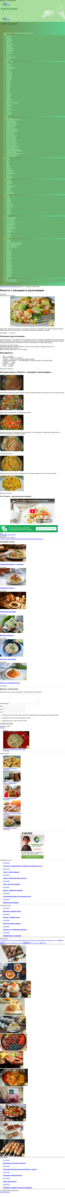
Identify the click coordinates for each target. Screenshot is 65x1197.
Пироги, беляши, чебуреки (14, 242)
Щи (7, 60)
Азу (7, 63)
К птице (8, 234)
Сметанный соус (11, 218)
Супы (5, 34)
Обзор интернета (11, 279)
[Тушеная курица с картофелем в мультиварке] (14, 1085)
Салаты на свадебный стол (14, 153)
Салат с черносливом (12, 146)
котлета (32, 940)
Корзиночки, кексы (11, 247)
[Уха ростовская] (13, 979)
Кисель (8, 167)
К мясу (8, 233)
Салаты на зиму (11, 152)
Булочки (8, 254)
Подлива (9, 112)
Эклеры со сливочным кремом (12, 813)
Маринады (9, 225)
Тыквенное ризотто (7, 588)
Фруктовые (9, 170)
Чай (7, 160)
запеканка (16, 940)
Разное (5, 278)
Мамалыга (9, 99)
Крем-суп (9, 41)
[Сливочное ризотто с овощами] (13, 561)
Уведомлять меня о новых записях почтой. (14, 720)
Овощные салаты (11, 135)
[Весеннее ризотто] (11, 632)
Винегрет (9, 118)
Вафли (8, 240)
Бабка (8, 65)
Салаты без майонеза (12, 149)
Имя (1, 706)
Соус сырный (10, 221)
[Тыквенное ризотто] (13, 585)
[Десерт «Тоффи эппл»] (12, 782)
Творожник (9, 272)
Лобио (8, 98)
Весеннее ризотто (7, 635)
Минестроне (10, 44)
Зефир (8, 199)
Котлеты (8, 94)
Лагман (8, 43)
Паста (8, 106)
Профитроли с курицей (10, 828)
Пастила (8, 208)
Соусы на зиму (10, 223)
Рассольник (9, 48)
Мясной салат (10, 126)
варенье (4, 940)
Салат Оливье (10, 142)
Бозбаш (8, 36)
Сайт (1, 712)
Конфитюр (9, 182)
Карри (8, 89)
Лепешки (9, 258)
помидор (14, 943)
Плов (7, 111)
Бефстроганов (10, 67)
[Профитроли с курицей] (12, 826)
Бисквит (8, 255)
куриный (39, 940)
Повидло (9, 183)
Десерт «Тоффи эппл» (9, 783)
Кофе (8, 162)
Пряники (8, 259)
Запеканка (9, 269)
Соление (9, 187)
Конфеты (9, 201)
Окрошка (9, 46)
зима (20, 940)
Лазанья (8, 95)
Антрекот (9, 64)
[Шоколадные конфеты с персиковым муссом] (13, 962)
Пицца (8, 261)
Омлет (8, 104)
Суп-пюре (9, 53)
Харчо (8, 55)
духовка (11, 940)
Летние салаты (10, 132)
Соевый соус (10, 220)
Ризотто (16, 286)
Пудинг (8, 210)
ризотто (13, 534)
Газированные (10, 173)
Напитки (6, 157)
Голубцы (8, 80)
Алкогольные (10, 177)
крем (35, 940)
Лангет (8, 97)
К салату (8, 237)
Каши (8, 91)
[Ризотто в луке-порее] (11, 656)
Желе (8, 197)
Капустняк (9, 40)
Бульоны (9, 38)
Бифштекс (9, 72)
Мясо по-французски (12, 102)
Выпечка (6, 238)
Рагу (7, 115)
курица (43, 940)
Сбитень (8, 166)
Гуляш (8, 81)
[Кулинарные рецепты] (9, 15)
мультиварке (3, 534)
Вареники (9, 77)
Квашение (9, 191)
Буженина (9, 75)
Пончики (8, 271)
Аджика (8, 189)
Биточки (8, 71)
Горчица (8, 230)
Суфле (8, 276)
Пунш (8, 159)
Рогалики (9, 252)
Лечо (7, 184)
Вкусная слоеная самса (10, 768)
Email (2, 709)
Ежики (8, 84)
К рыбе (8, 235)
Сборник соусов (11, 217)
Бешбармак (9, 68)
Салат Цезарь (10, 148)
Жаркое (8, 85)
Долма (8, 82)
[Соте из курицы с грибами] (13, 1121)
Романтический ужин (8, 612)
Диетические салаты (12, 131)
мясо (53, 940)
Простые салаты (11, 139)
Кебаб (8, 92)
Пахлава (8, 257)
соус (30, 943)
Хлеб (7, 248)
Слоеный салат (10, 156)
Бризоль (8, 74)
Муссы (8, 207)
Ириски (8, 200)
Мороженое (9, 206)
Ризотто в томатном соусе (10, 683)
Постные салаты (11, 138)
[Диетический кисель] (11, 1103)
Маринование (10, 186)
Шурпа (8, 58)
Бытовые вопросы (11, 281)
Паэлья (8, 108)
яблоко (44, 943)
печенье (60, 940)
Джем (8, 190)
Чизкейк (8, 264)
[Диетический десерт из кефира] (11, 1138)
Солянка (8, 51)
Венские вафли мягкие (10, 798)
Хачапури (9, 262)
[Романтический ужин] (13, 608)
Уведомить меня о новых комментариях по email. (16, 718)
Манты (8, 101)
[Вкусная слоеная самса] (12, 767)
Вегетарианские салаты (13, 119)
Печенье (8, 250)
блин (1, 940)
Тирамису (9, 213)
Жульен (8, 87)
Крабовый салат (11, 125)
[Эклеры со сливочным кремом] (12, 811)
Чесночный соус (11, 227)
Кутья (8, 203)
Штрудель (9, 265)
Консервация (10, 193)
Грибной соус (10, 231)
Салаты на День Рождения (14, 150)
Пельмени (9, 109)
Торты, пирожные (11, 245)
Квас (7, 163)
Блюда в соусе (10, 228)
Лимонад (9, 172)
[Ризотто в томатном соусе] (13, 679)
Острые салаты (10, 136)
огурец (56, 940)
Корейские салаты (11, 123)
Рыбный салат (10, 128)
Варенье (8, 180)
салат (26, 942)
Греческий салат (11, 121)
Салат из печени (11, 140)
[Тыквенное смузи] (12, 1015)
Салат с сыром (10, 145)
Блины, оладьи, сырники (13, 244)
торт (41, 943)
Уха (7, 54)
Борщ (8, 37)
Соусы (5, 216)
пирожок (7, 942)
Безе (7, 196)
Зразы (8, 88)
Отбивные (9, 105)
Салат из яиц (10, 133)
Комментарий (4, 703)
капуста (24, 940)
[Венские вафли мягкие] (12, 797)
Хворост (8, 251)
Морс (7, 165)
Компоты (9, 169)
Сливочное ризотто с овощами (12, 564)
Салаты (5, 116)
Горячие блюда (8, 61)
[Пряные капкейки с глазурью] (15, 997)
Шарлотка (9, 267)
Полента (8, 114)
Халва (8, 214)
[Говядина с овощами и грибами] (13, 1050)
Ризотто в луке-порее (8, 659)
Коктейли (9, 176)
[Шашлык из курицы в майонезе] (12, 1156)
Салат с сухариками (12, 143)
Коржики (8, 241)
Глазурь (8, 274)
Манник (8, 268)
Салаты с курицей (11, 129)
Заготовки (6, 179)
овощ (9, 534)
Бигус (8, 70)
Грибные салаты (11, 122)
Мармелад (9, 204)
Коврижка (9, 275)
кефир (28, 940)
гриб (8, 940)
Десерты (6, 194)
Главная (2, 286)
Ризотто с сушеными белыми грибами (14, 749)
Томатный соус (10, 224)
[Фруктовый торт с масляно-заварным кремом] (13, 1032)
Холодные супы (11, 57)
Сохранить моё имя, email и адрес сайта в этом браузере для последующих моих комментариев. (30, 715)
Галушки (8, 78)
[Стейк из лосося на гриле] (11, 1068)
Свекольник (9, 50)
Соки (7, 174)
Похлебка (9, 47)
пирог (2, 943)
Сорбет (8, 211)
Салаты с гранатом (12, 155)
